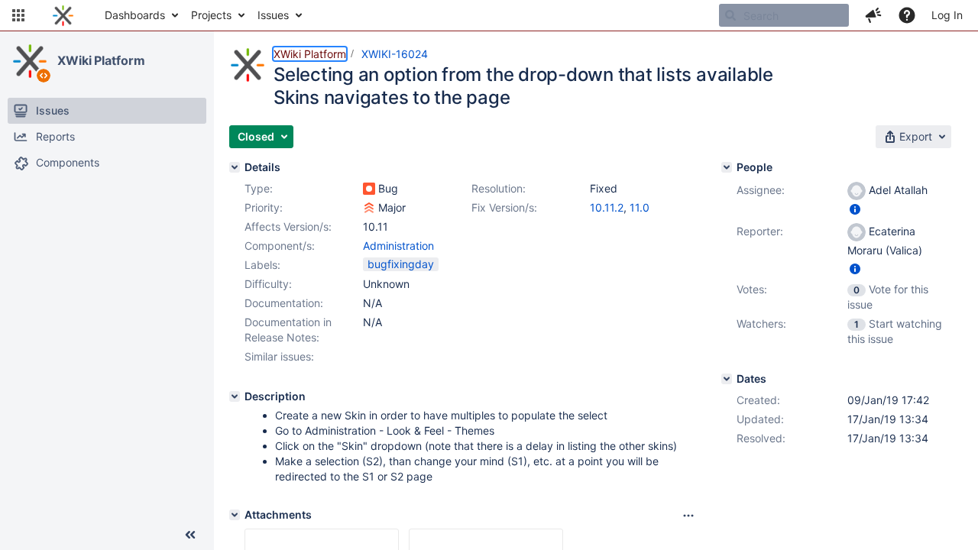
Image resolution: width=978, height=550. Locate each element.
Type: (258, 188)
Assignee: (761, 189)
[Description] (234, 396)
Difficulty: (268, 283)
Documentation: (283, 302)
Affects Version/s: (288, 226)
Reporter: (760, 231)
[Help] (907, 15)
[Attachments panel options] (688, 515)
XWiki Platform (101, 60)
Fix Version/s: (504, 207)
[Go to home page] (63, 15)
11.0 (639, 207)
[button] (18, 15)
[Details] (234, 167)
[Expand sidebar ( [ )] (190, 534)
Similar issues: (279, 356)
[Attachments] (234, 515)
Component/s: (279, 245)
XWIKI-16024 (394, 53)
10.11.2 (606, 207)
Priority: (263, 207)
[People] (726, 167)
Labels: (262, 264)
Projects (211, 14)
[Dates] (726, 379)
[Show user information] (855, 208)
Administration (398, 245)
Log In (947, 14)
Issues (273, 14)
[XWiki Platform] (29, 61)
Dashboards (135, 14)
